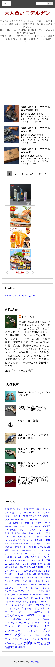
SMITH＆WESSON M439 (24, 573)
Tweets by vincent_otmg (21, 295)
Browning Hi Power (37, 512)
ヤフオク (35, 639)
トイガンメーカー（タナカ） (27, 624)
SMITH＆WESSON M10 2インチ (23, 543)
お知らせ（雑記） (24, 605)
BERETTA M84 (14, 509)
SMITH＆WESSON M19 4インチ (27, 557)
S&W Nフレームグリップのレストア (34, 394)
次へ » (42, 173)
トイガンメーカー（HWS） (27, 613)
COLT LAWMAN (31, 526)
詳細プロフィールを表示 (19, 370)
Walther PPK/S (13, 601)
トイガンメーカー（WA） (36, 619)
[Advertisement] (27, 74)
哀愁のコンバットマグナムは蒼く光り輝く (33, 465)
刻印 (29, 643)
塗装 (37, 643)
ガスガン (40, 605)
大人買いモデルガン (27, 13)
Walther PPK (42, 598)
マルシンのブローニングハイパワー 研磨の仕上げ (33, 408)
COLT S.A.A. (30, 530)
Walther (34, 595)
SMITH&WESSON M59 (24, 584)
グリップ (18, 608)
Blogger (35, 661)
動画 (44, 643)
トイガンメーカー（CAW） (29, 612)
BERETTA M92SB (35, 509)
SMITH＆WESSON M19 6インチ (23, 560)
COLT (9, 516)
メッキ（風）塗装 (28, 420)
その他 (28, 608)
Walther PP (26, 597)
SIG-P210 (23, 540)
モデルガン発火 (21, 639)
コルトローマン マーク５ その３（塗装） (34, 436)
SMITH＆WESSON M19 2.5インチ (27, 553)
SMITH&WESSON (39, 540)
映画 (15, 644)
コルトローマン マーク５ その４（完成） (34, 450)
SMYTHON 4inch (20, 595)
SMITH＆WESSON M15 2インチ (30, 550)
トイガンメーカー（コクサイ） (24, 622)
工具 (21, 643)
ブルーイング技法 (32, 635)
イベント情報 (30, 601)
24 (32, 173)
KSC (18, 533)
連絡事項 (20, 647)
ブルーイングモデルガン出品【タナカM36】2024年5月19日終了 (33, 480)
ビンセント (28, 317)
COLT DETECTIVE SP (28, 516)
